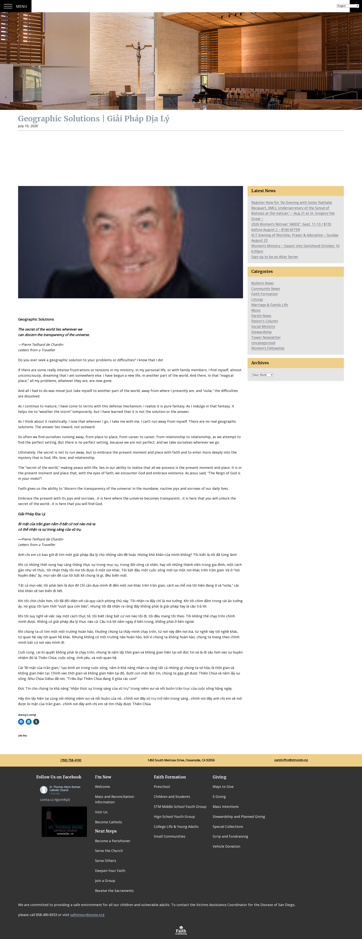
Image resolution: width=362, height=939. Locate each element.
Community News (265, 288)
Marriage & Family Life (269, 304)
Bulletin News (262, 283)
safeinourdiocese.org (87, 914)
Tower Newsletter (266, 337)
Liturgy (257, 299)
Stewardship (261, 332)
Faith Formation (264, 294)
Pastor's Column (264, 321)
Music (256, 310)
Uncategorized (263, 343)
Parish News (261, 315)
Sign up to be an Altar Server (274, 256)
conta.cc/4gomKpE (55, 799)
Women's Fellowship (268, 348)
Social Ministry (263, 326)
